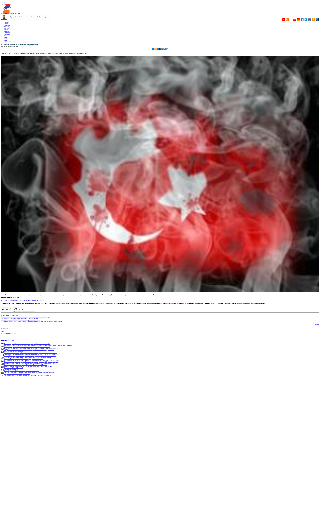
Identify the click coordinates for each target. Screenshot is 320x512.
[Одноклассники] (155, 49)
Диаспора (7, 31)
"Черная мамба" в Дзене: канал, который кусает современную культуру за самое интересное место (32, 354)
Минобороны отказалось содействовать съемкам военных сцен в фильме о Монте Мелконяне (30, 353)
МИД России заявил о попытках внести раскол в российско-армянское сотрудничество (29, 350)
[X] (160, 49)
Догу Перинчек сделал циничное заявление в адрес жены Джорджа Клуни (22, 318)
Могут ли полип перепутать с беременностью (17, 374)
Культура (6, 35)
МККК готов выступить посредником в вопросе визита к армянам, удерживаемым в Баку (29, 363)
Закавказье (7, 26)
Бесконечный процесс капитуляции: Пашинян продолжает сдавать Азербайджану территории (31, 362)
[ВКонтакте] (153, 49)
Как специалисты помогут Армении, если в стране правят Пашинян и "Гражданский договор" (31, 348)
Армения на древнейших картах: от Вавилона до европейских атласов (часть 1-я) (27, 344)
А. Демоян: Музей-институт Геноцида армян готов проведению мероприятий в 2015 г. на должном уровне (31, 321)
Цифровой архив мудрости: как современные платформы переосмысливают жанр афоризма (30, 356)
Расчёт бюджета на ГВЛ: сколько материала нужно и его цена (21, 371)
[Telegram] (167, 49)
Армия (6, 29)
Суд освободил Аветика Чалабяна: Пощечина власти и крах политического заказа (27, 357)
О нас (5, 40)
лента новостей (7, 340)
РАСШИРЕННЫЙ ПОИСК (8, 333)
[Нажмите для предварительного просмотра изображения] (160, 292)
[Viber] (165, 49)
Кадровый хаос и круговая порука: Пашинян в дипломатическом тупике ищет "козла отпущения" (32, 360)
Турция (42, 300)
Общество (7, 32)
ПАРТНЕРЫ (7, 41)
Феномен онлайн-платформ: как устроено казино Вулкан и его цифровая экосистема (28, 366)
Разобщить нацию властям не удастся (14, 351)
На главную (316, 324)
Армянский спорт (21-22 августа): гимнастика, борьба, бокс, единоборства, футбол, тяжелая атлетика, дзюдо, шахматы (38, 345)
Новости (6, 23)
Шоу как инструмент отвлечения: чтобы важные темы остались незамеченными (27, 347)
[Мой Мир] (158, 49)
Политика (7, 25)
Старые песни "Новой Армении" (13, 368)
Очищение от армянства (11, 369)
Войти (2, 331)
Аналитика (7, 34)
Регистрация (4, 328)
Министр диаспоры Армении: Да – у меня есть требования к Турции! (20, 320)
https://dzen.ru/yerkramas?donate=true (24, 311)
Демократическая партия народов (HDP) (15, 300)
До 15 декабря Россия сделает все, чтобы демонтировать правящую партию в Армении (29, 372)
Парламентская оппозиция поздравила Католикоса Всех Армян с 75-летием (25, 365)
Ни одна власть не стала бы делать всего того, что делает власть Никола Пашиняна (27, 375)
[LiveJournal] (163, 49)
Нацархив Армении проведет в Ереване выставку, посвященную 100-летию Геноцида (25, 317)
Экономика (7, 28)
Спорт (6, 37)
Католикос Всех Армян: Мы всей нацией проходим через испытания (23, 359)
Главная (6, 22)
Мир (5, 38)
